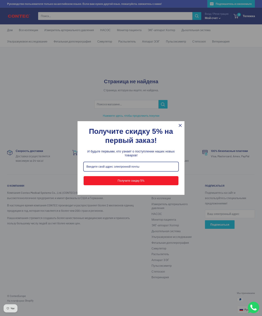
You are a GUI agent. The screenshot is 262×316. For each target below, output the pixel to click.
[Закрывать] (180, 125)
